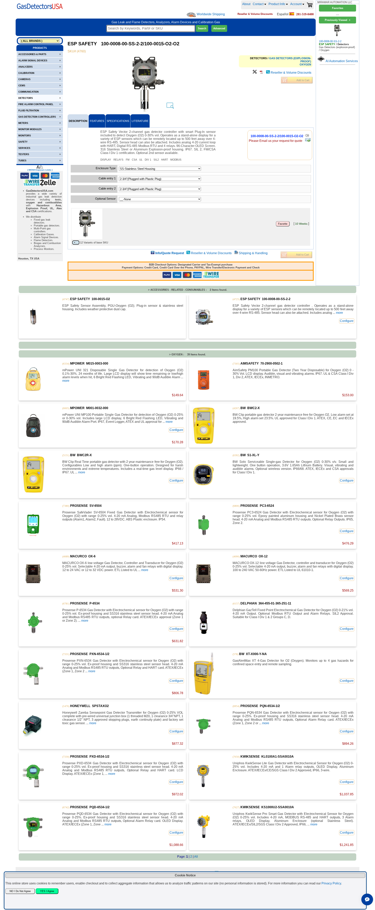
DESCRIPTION (78, 120)
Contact (258, 4)
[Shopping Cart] (309, 4)
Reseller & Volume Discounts (291, 72)
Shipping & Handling (253, 253)
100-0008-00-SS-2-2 (330, 41)
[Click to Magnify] (148, 84)
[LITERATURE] (261, 72)
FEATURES (97, 120)
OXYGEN (305, 64)
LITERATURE (140, 120)
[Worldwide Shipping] (191, 15)
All (196, 856)
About (246, 4)
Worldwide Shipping (211, 14)
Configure (347, 321)
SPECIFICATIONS (118, 120)
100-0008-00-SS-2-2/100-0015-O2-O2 (277, 136)
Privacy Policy (331, 883)
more (339, 312)
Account (296, 4)
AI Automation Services (342, 61)
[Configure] (255, 72)
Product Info (277, 4)
